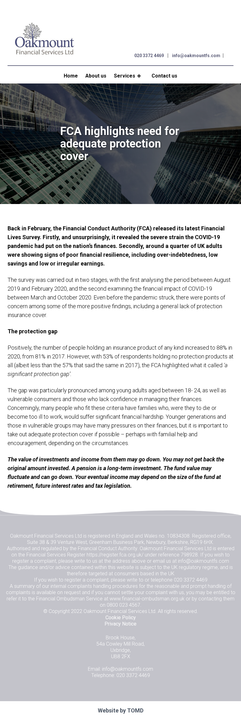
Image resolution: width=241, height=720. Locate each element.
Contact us (164, 76)
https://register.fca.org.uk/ (115, 555)
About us (95, 76)
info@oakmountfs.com (196, 55)
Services (124, 76)
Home (71, 76)
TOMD (135, 710)
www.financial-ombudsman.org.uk (147, 599)
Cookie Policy (120, 618)
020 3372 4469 (149, 55)
